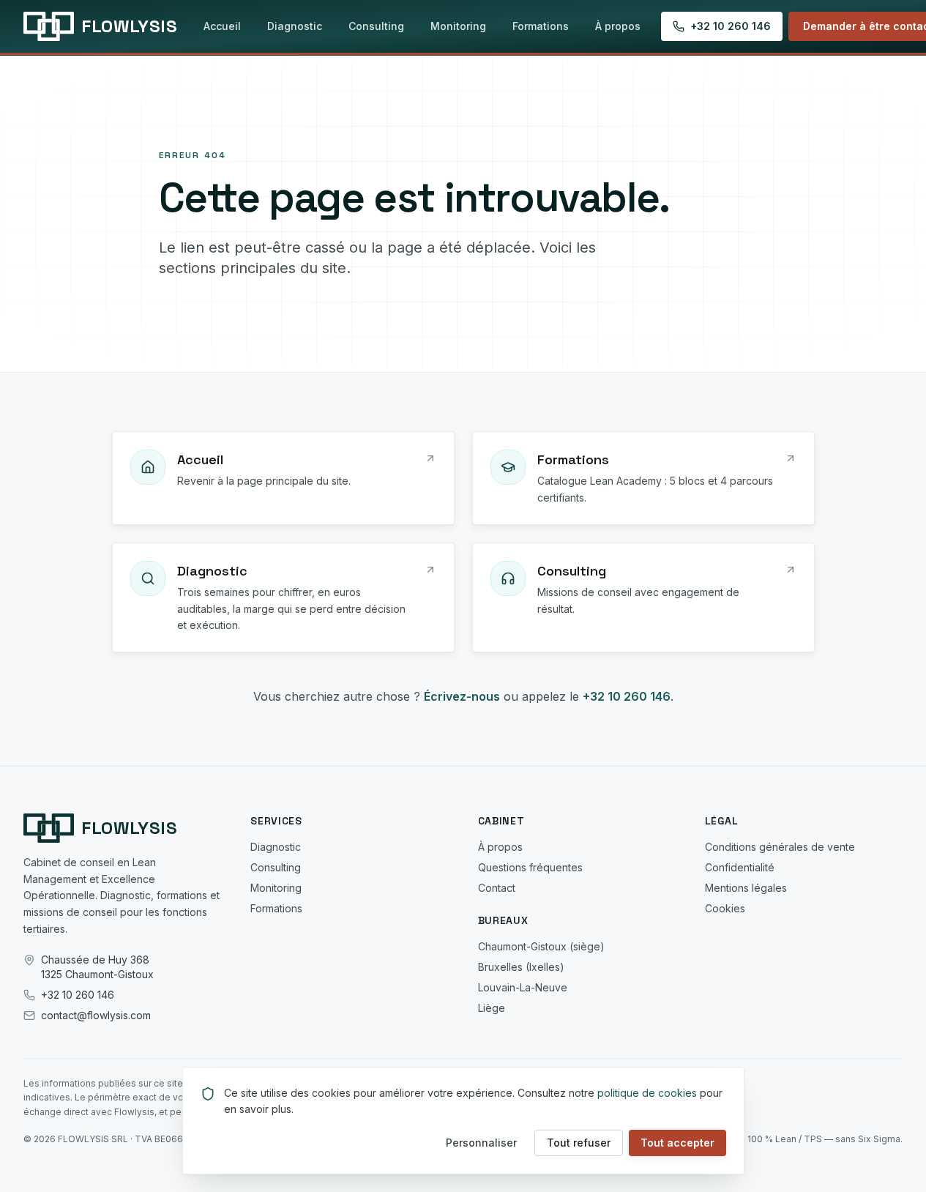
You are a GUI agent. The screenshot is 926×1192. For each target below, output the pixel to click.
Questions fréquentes (530, 867)
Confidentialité (739, 867)
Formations (540, 26)
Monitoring (458, 26)
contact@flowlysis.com (96, 1015)
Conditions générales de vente (780, 847)
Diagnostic (294, 26)
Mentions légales (746, 888)
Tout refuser (579, 1142)
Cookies (725, 908)
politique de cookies (647, 1093)
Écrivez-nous (462, 696)
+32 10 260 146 (730, 26)
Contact (496, 888)
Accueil (222, 26)
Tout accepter (677, 1142)
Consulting (376, 26)
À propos (618, 26)
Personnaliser (481, 1142)
